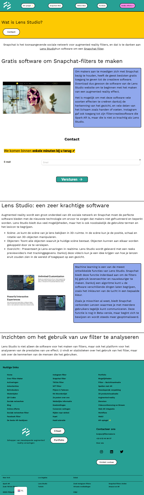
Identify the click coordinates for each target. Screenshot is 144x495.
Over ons (100, 443)
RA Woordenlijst (60, 394)
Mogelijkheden (105, 378)
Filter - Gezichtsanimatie (109, 382)
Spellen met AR (105, 386)
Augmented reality (106, 397)
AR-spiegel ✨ (104, 420)
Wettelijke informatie (62, 401)
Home (9, 375)
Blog (9, 405)
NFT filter (57, 386)
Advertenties (13, 386)
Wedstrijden (12, 394)
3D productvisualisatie (108, 394)
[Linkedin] (111, 452)
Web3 (100, 416)
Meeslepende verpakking (109, 390)
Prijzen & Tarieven (60, 390)
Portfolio (102, 375)
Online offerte (13, 409)
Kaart (55, 416)
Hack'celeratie (59, 420)
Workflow (102, 413)
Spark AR (6, 484)
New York (6, 478)
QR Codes (11, 397)
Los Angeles (42, 478)
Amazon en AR (114, 487)
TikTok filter (58, 382)
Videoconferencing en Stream (111, 405)
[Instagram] (101, 452)
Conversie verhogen (61, 409)
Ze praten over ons (61, 397)
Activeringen (12, 382)
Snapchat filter (94, 48)
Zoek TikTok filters (10, 487)
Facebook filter (14, 416)
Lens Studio (47, 48)
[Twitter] (122, 452)
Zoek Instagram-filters (82, 484)
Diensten (102, 401)
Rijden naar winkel (61, 413)
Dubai (75, 478)
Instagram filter (59, 375)
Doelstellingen (59, 405)
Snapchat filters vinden (118, 484)
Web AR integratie (106, 409)
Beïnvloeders (13, 390)
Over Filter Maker (15, 378)
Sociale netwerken (15, 401)
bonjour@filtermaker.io (105, 434)
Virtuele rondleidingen (81, 487)
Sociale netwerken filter (18, 413)
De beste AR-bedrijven (17, 420)
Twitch (40, 487)
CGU (75, 492)
